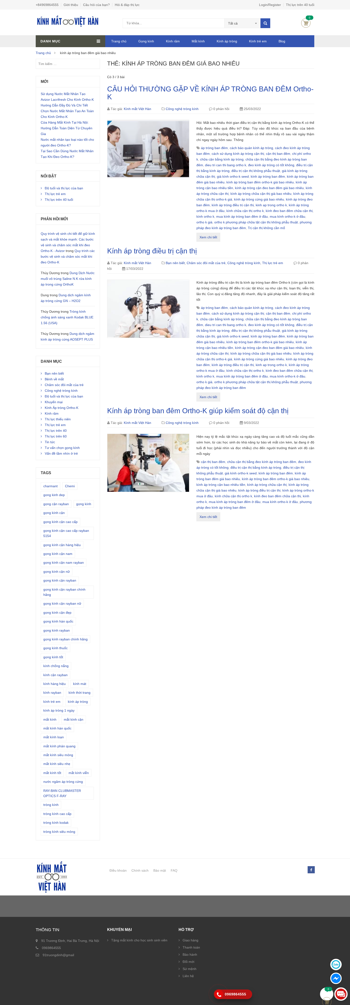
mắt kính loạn (53, 737)
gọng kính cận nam (57, 554)
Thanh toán (191, 947)
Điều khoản (118, 870)
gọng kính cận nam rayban (63, 562)
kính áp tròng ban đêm (268, 176)
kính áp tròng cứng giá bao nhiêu (259, 199)
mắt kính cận (73, 719)
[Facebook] (311, 870)
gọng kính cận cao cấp (60, 522)
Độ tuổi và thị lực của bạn (64, 188)
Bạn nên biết (175, 263)
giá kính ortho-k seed (233, 176)
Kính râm (173, 41)
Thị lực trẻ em (272, 263)
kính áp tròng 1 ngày (59, 710)
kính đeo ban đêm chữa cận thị (289, 211)
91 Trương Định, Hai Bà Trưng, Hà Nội (70, 941)
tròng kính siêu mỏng (59, 832)
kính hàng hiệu (54, 684)
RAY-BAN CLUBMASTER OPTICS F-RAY (62, 793)
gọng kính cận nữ (56, 571)
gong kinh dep (54, 495)
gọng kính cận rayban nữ (62, 603)
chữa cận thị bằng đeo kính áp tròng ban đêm (261, 462)
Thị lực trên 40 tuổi (300, 5)
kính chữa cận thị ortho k (245, 211)
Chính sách (140, 870)
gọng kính (83, 504)
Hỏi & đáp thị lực (127, 5)
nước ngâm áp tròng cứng (63, 782)
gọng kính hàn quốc (58, 621)
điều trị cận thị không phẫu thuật (255, 171)
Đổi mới (188, 962)
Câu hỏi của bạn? (96, 5)
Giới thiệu (71, 5)
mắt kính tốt (52, 773)
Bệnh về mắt (54, 379)
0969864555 (51, 948)
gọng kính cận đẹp (57, 612)
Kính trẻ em (258, 41)
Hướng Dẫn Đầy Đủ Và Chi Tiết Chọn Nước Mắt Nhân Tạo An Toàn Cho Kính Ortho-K (67, 111)
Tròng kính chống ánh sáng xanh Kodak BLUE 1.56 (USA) (67, 317)
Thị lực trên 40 (56, 430)
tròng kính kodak (56, 822)
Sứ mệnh (189, 969)
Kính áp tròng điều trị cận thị (152, 251)
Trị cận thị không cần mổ (266, 228)
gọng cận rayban (56, 504)
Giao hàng (190, 940)
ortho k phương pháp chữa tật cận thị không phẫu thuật (256, 222)
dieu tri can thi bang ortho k (225, 165)
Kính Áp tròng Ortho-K (61, 408)
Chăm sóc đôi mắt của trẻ (206, 263)
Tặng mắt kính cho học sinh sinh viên (139, 940)
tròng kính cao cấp (57, 814)
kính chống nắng (56, 666)
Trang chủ (118, 41)
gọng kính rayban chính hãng (65, 639)
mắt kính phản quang (59, 746)
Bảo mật (159, 870)
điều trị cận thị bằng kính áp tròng (255, 467)
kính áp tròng (78, 702)
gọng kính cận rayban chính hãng (64, 592)
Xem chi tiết (208, 237)
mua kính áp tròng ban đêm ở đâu (242, 216)
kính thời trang (79, 692)
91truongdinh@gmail (58, 955)
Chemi (70, 486)
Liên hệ (188, 976)
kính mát (79, 684)
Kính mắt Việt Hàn (137, 109)
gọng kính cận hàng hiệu (62, 545)
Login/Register (270, 5)
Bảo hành (190, 954)
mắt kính (49, 719)
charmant (50, 486)
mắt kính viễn (79, 773)
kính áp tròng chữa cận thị (267, 485)
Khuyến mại (54, 402)
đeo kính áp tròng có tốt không (271, 165)
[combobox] (242, 23)
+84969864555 (47, 5)
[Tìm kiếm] (265, 23)
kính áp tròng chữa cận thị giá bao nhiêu (260, 194)
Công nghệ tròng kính (182, 109)
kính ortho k (205, 216)
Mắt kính (198, 41)
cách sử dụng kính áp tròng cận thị (238, 154)
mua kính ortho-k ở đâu (287, 216)
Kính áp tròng (227, 41)
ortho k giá (204, 222)
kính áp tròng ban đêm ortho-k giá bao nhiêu (260, 182)
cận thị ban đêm (278, 154)
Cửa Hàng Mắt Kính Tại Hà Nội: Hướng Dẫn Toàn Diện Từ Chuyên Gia (66, 128)
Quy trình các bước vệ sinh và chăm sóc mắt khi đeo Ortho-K (68, 256)
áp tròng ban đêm (214, 148)
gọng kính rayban (56, 630)
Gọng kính (146, 41)
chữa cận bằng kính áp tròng (222, 159)
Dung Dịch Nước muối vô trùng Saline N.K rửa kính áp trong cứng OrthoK (68, 278)
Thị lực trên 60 (56, 436)
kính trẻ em (51, 702)
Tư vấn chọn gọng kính (62, 448)
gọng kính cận (54, 513)
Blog (282, 41)
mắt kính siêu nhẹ (56, 764)
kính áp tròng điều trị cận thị (233, 205)
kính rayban (52, 692)
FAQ (174, 870)
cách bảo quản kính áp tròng (251, 148)
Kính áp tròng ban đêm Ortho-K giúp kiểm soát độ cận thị (198, 411)
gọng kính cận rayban (59, 580)
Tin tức (50, 442)
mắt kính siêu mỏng (58, 755)
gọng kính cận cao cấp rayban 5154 (66, 533)
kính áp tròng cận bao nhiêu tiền (220, 485)
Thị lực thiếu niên (58, 419)
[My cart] (326, 994)
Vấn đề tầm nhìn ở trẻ (61, 453)
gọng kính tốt (53, 657)
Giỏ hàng (305, 23)
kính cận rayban (55, 675)
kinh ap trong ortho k (271, 205)
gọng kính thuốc (55, 648)
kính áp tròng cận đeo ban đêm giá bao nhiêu (269, 188)
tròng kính (51, 805)
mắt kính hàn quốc (57, 728)
